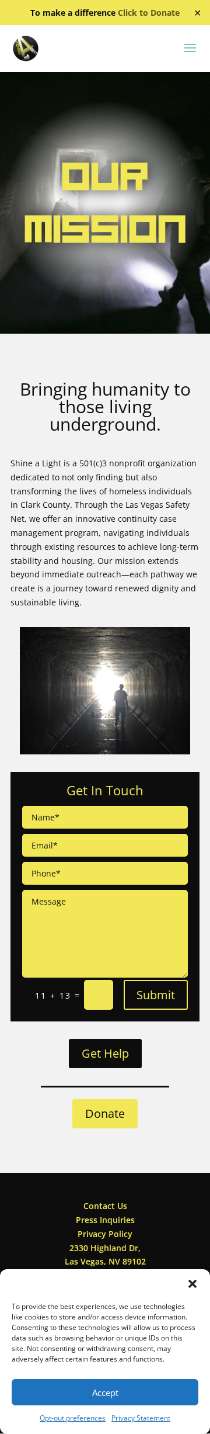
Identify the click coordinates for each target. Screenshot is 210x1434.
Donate (105, 1113)
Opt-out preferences (73, 1418)
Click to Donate (149, 12)
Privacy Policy (105, 1233)
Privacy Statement (140, 1418)
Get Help (105, 1053)
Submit (155, 995)
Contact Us (105, 1205)
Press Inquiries (105, 1219)
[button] (192, 1284)
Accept (105, 1392)
